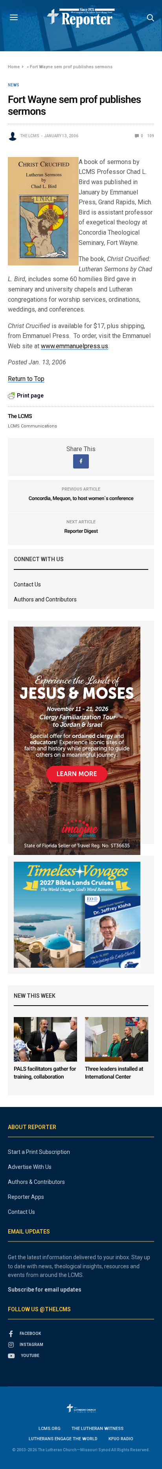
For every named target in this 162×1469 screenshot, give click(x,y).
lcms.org (50, 1428)
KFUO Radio (121, 1438)
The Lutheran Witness (97, 1428)
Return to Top (26, 379)
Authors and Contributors (45, 599)
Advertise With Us (30, 1167)
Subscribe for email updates (44, 1289)
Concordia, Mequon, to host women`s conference (81, 499)
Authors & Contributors (36, 1182)
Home (14, 66)
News (13, 85)
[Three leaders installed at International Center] (116, 1039)
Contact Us (27, 584)
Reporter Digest (81, 531)
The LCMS (29, 136)
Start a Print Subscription (39, 1152)
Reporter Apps (26, 1197)
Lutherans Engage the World (63, 1438)
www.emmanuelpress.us (74, 346)
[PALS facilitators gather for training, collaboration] (45, 1039)
